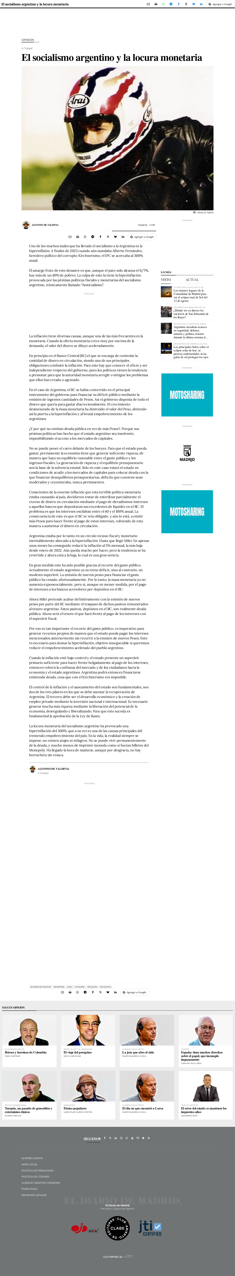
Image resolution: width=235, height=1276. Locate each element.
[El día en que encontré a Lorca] (147, 1086)
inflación (92, 987)
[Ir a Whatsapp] (127, 1138)
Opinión (28, 40)
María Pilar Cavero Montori (78, 1112)
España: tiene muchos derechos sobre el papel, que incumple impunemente (202, 1056)
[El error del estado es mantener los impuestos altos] (206, 1086)
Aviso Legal (30, 1164)
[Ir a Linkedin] (116, 1138)
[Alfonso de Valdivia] (26, 225)
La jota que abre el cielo (138, 1052)
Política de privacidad (38, 1170)
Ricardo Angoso (13, 1116)
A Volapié (79, 987)
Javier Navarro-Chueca (134, 1056)
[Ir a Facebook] (105, 1138)
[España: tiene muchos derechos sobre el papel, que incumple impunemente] (206, 1030)
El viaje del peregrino (78, 1052)
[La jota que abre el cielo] (147, 1030)
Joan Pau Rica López (191, 1063)
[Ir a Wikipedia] (138, 1138)
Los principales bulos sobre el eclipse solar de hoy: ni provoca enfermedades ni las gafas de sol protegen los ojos (191, 352)
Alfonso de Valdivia (45, 225)
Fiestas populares (75, 1108)
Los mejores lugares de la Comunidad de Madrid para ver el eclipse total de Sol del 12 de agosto (190, 295)
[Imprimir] (156, 4)
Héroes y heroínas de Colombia (25, 1052)
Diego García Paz (72, 1056)
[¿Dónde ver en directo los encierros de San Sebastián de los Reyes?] (166, 311)
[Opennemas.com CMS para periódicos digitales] (117, 1256)
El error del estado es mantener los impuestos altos (204, 1110)
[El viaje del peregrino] (88, 1030)
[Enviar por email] (148, 4)
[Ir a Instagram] (121, 1138)
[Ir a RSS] (149, 1138)
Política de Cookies (35, 1176)
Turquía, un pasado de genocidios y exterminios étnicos (28, 1110)
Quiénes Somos (32, 1158)
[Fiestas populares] (88, 1086)
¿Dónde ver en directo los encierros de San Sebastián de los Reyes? (191, 313)
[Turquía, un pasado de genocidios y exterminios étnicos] (29, 1086)
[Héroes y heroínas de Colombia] (29, 1030)
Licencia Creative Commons (41, 1182)
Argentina (59, 987)
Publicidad (29, 1188)
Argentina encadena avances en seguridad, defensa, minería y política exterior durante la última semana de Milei (190, 333)
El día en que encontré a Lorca (142, 1108)
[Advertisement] (89, 312)
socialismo (105, 987)
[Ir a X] (110, 1138)
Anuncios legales (34, 1195)
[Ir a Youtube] (132, 1138)
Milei (69, 987)
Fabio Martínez (12, 1056)
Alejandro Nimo (189, 1116)
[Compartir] (163, 4)
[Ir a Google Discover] (143, 1138)
